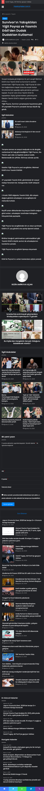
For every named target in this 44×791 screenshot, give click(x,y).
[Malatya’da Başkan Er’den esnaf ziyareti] (7, 134)
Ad (3, 471)
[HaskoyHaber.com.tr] (22, 6)
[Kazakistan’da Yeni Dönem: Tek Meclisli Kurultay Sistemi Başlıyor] (8, 582)
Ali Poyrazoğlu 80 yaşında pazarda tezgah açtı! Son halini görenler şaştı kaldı (32, 373)
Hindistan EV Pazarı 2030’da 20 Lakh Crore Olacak (21, 573)
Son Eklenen (22, 513)
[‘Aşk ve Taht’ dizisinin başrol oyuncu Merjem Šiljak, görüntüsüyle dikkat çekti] (32, 387)
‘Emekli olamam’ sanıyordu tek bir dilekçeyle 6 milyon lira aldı (27, 681)
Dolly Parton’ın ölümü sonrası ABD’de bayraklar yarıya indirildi (28, 615)
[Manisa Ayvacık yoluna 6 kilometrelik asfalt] (11, 412)
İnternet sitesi (6, 487)
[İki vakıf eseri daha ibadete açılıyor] (7, 124)
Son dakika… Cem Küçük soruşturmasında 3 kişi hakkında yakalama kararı (20, 665)
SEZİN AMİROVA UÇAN (12, 39)
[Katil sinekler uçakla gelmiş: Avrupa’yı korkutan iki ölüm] (8, 591)
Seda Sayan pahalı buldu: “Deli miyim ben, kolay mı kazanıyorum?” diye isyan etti (32, 423)
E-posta (5, 479)
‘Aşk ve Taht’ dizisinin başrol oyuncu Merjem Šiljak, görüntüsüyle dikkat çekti (31, 398)
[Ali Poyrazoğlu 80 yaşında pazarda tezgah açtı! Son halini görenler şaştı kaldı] (32, 362)
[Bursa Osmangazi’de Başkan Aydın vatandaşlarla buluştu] (11, 387)
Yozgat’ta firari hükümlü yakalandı (15, 598)
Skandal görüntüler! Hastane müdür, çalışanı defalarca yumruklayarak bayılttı (19, 624)
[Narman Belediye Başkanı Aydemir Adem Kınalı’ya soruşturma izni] (8, 607)
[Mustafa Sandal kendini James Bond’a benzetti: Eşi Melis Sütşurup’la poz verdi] (11, 362)
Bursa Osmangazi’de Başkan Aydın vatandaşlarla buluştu (10, 398)
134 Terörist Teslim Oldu (25, 654)
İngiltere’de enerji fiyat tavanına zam (16, 641)
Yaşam (13, 14)
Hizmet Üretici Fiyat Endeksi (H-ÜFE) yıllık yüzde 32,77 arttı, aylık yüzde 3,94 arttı (28, 530)
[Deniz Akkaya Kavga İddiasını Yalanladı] (8, 549)
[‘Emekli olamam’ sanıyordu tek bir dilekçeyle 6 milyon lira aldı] (8, 683)
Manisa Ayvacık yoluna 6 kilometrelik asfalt (11, 421)
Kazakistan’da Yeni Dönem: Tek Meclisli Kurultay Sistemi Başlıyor (28, 580)
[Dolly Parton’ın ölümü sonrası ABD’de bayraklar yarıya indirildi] (8, 617)
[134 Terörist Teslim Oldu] (8, 657)
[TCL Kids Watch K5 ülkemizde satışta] (8, 634)
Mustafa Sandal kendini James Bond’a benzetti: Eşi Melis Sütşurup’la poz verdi (11, 373)
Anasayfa (7, 14)
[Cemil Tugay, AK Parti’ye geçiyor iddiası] (8, 559)
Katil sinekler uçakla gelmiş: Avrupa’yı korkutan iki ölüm (26, 589)
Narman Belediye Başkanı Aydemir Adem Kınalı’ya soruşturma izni (25, 606)
